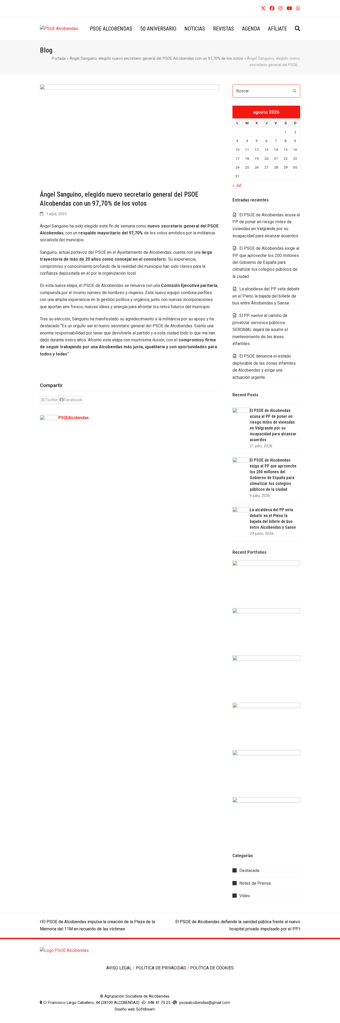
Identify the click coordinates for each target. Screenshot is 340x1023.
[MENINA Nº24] (266, 631)
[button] (297, 28)
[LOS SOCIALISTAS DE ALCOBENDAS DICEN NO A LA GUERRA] (266, 678)
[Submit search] (294, 91)
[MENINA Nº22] (266, 726)
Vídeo (244, 895)
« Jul (236, 185)
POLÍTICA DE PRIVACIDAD (161, 967)
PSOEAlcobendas (73, 417)
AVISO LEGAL (119, 967)
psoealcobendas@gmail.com (204, 1002)
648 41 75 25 (159, 1002)
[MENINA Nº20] (266, 820)
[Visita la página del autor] (49, 423)
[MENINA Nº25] (266, 584)
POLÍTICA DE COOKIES (212, 967)
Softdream (145, 1009)
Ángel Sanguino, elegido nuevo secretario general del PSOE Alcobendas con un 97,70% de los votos (156, 58)
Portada (59, 58)
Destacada (249, 870)
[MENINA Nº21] (266, 773)
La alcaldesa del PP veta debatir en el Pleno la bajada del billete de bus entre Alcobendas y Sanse (266, 296)
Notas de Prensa (255, 883)
